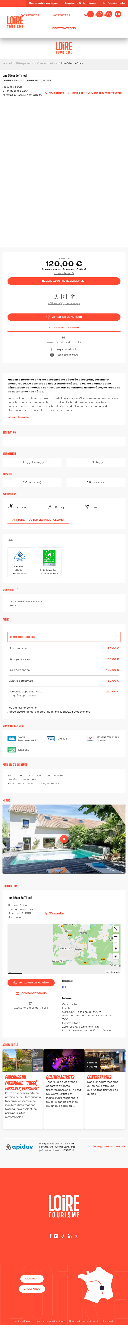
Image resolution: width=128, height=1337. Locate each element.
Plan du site (108, 1321)
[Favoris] (99, 14)
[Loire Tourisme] (15, 22)
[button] (109, 14)
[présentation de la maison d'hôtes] (64, 839)
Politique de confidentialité (50, 1321)
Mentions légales (23, 1321)
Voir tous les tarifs (64, 273)
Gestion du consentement (83, 1321)
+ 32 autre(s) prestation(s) (64, 303)
